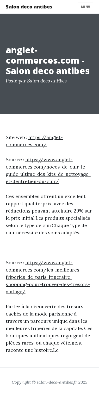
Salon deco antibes (29, 6)
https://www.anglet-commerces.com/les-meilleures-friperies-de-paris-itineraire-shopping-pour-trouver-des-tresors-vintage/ (48, 276)
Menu (85, 7)
